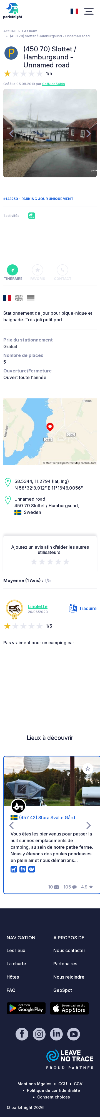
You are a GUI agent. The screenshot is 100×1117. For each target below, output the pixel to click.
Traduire (88, 608)
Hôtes (13, 977)
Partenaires (65, 963)
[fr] (74, 10)
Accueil (9, 31)
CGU (62, 1083)
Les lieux (29, 31)
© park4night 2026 (25, 1107)
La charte (16, 963)
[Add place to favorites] (87, 768)
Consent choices (53, 1097)
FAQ (11, 990)
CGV (78, 1083)
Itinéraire (12, 279)
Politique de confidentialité (53, 1090)
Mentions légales (34, 1083)
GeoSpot (62, 990)
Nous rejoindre (68, 977)
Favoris (37, 279)
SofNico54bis (53, 84)
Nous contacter (69, 950)
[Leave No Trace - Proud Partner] (70, 1059)
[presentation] (11, 133)
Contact (62, 279)
